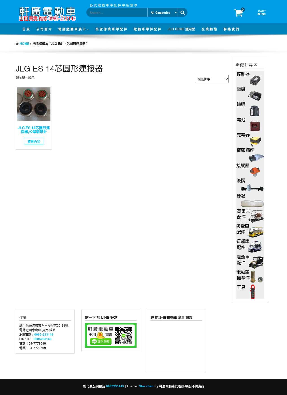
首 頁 (26, 29)
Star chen (146, 386)
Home (24, 43)
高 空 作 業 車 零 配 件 (111, 29)
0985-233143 (43, 334)
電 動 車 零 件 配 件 (147, 29)
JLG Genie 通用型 (181, 29)
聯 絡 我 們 (231, 29)
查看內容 (34, 141)
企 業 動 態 (209, 29)
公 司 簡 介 (44, 29)
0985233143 (43, 338)
